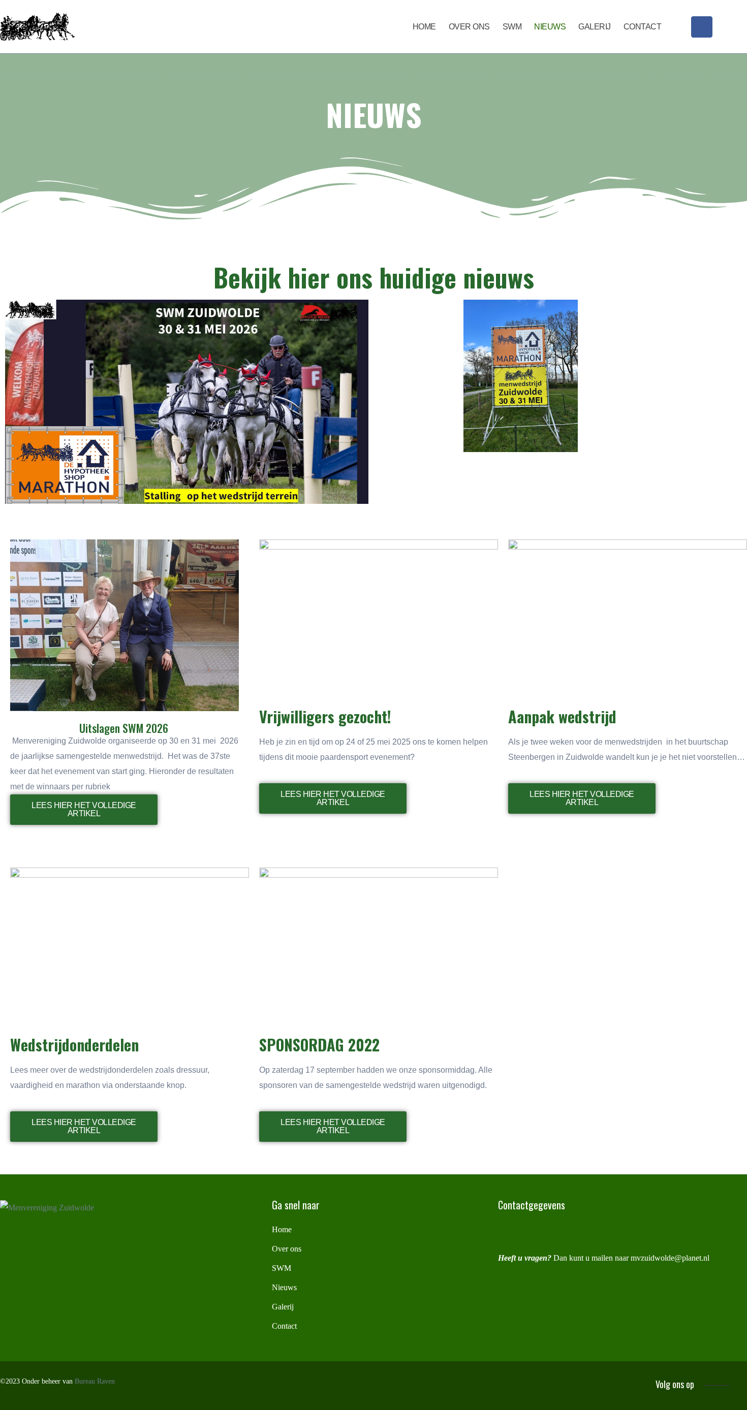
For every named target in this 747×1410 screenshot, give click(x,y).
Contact (643, 26)
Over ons (469, 26)
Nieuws (550, 26)
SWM (512, 26)
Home (424, 26)
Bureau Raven (95, 1381)
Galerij (594, 26)
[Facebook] (701, 27)
